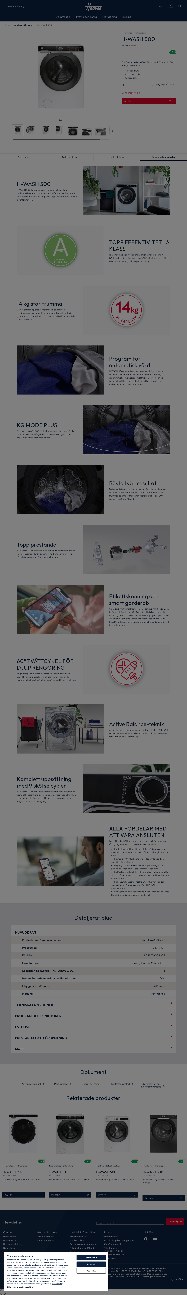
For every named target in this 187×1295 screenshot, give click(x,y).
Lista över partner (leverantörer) (20, 1287)
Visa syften (91, 1271)
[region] (56, 1271)
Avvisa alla (91, 1264)
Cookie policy (57, 1284)
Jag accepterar (91, 1257)
